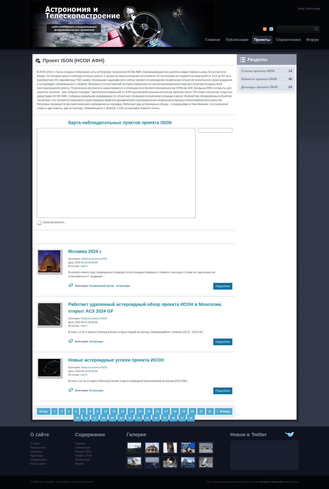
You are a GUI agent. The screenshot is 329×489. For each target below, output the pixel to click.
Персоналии (38, 447)
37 (182, 418)
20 (192, 411)
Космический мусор (101, 285)
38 (190, 418)
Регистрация (313, 8)
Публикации (237, 40)
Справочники (288, 40)
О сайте (35, 443)
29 (112, 418)
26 (86, 418)
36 (173, 418)
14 (140, 411)
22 (210, 411)
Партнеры (36, 455)
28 (103, 418)
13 (131, 411)
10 (105, 411)
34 (156, 418)
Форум (312, 40)
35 (164, 418)
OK (315, 29)
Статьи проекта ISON (257, 71)
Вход (301, 8)
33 (147, 418)
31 (129, 418)
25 (77, 418)
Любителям (82, 459)
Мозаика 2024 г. (85, 251)
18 (175, 411)
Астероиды (123, 285)
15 (148, 411)
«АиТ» (84, 266)
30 (121, 418)
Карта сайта (38, 463)
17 (166, 411)
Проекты (262, 40)
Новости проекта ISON (94, 258)
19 (183, 411)
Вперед (225, 411)
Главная (212, 40)
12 (122, 411)
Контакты (36, 451)
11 (114, 411)
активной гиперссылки (272, 482)
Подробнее (223, 286)
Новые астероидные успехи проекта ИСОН (116, 360)
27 (94, 418)
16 (157, 411)
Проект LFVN (83, 455)
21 (201, 411)
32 (138, 418)
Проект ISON (83, 451)
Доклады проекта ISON (259, 87)
